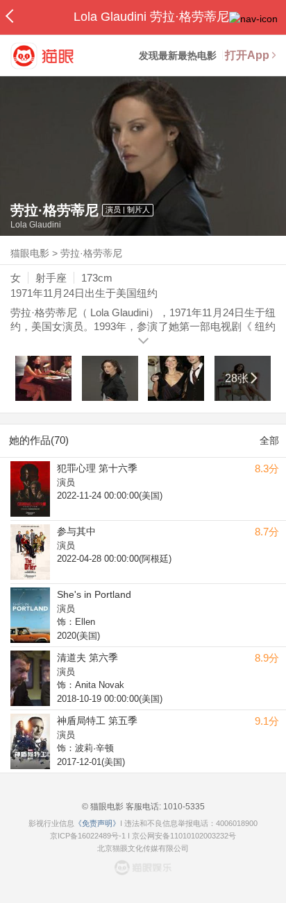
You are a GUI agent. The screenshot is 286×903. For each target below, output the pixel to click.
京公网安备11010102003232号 (184, 836)
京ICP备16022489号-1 (88, 836)
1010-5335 (183, 806)
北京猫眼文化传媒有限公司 (143, 848)
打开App (247, 55)
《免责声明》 (97, 823)
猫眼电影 (29, 253)
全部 (269, 440)
